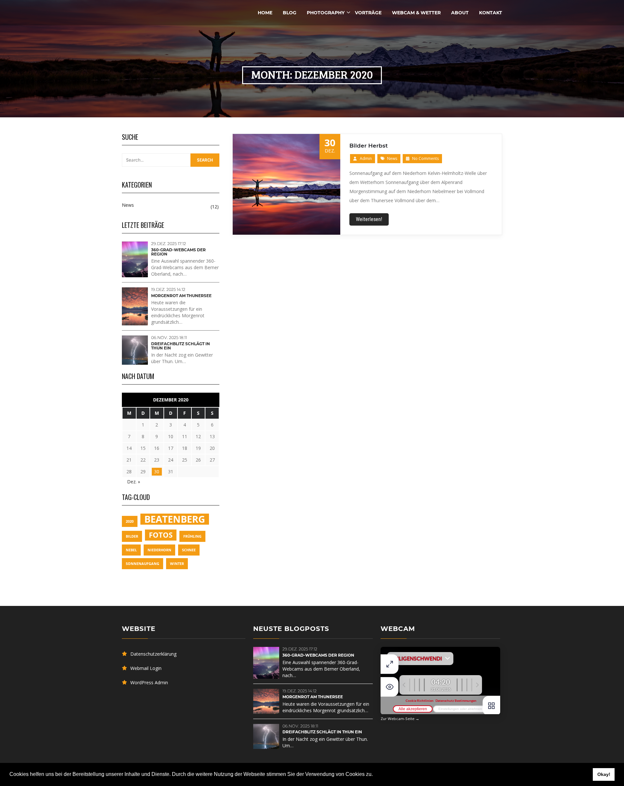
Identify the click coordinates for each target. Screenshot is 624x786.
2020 (130, 521)
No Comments (425, 158)
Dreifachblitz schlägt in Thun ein (180, 345)
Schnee (189, 550)
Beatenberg (174, 519)
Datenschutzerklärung (153, 654)
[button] (375, 775)
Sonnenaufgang (142, 563)
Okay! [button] (603, 774)
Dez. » (133, 481)
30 (156, 471)
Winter (177, 563)
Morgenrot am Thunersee (181, 295)
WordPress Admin (149, 682)
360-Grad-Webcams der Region (178, 251)
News (392, 158)
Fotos (161, 535)
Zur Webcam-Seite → (400, 718)
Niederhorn (159, 550)
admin (366, 158)
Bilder (132, 536)
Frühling (192, 536)
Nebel (131, 550)
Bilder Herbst (368, 145)
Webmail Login (146, 668)
